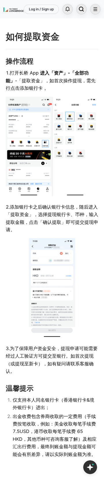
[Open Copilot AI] (90, 467)
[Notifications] (67, 9)
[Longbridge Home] (13, 9)
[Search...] (81, 9)
